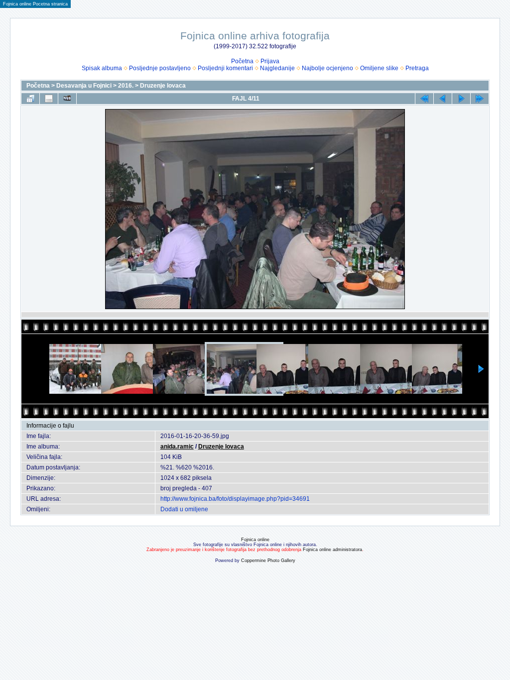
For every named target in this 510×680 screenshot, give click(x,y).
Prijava (269, 61)
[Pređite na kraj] (480, 98)
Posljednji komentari (225, 68)
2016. (125, 85)
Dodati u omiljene (184, 509)
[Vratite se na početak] (424, 98)
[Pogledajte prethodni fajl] (443, 98)
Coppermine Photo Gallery (268, 560)
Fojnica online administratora (332, 549)
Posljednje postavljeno (160, 68)
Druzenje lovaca (163, 85)
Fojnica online (255, 539)
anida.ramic (177, 446)
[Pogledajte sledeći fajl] (461, 98)
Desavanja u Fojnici (84, 85)
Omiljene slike (379, 68)
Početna (242, 61)
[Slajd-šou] (67, 98)
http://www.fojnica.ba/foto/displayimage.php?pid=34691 (235, 498)
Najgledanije (277, 68)
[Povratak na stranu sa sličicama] (30, 98)
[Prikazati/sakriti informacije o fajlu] (49, 98)
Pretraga (417, 68)
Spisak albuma (102, 68)
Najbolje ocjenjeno (327, 68)
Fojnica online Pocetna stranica (35, 3)
